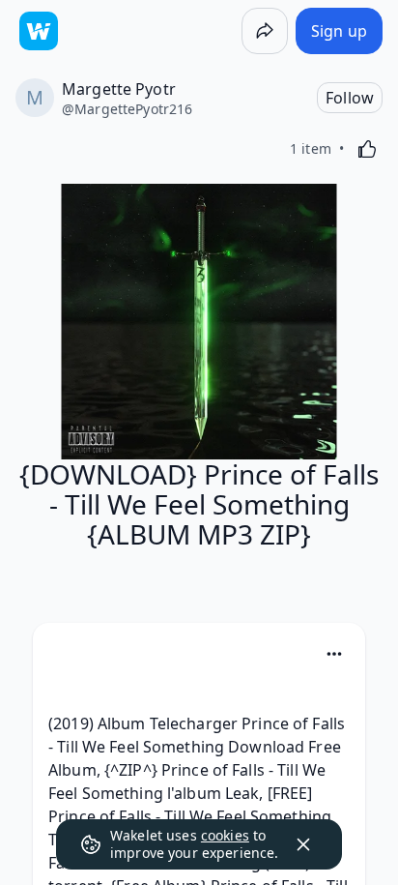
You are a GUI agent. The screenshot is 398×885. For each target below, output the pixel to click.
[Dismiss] (303, 844)
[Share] (265, 31)
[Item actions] (334, 653)
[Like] (367, 148)
